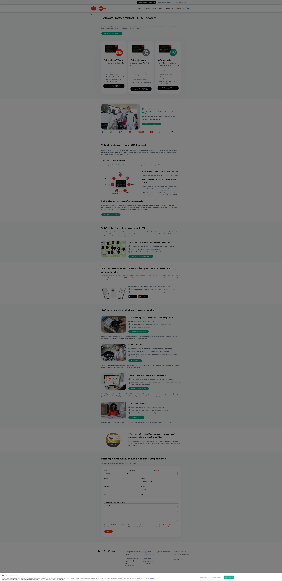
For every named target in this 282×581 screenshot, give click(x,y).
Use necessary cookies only (216, 577)
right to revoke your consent (30, 579)
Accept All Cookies (229, 577)
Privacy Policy (61, 579)
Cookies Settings (203, 577)
